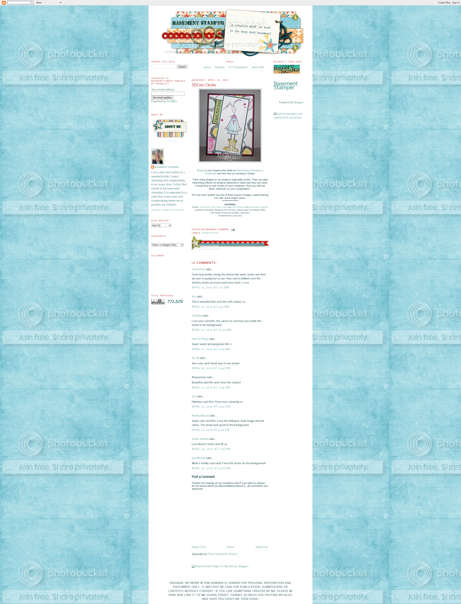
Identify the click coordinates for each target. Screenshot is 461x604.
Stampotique (210, 233)
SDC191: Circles (204, 85)
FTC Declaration (238, 67)
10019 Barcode (238, 207)
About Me (258, 67)
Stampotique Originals (259, 207)
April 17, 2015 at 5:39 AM (211, 349)
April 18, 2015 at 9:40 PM (211, 368)
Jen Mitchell (198, 458)
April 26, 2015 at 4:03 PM (211, 468)
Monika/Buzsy (200, 415)
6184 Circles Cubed (219, 207)
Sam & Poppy (200, 339)
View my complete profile (168, 210)
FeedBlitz (171, 101)
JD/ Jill (195, 358)
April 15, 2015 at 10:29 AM (211, 330)
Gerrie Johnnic (200, 439)
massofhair (198, 269)
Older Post (262, 547)
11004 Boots (205, 207)
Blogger (299, 102)
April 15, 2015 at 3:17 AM (210, 287)
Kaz (194, 296)
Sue (194, 396)
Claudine (197, 315)
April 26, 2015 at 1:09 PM (211, 449)
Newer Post (199, 547)
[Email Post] (232, 229)
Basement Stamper (167, 167)
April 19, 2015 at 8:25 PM (211, 430)
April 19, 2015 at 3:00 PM (211, 406)
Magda (201, 170)
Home (207, 67)
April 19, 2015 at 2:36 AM (211, 387)
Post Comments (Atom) (222, 554)
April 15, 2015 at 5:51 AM (210, 307)
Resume (220, 67)
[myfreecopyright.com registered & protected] (292, 117)
